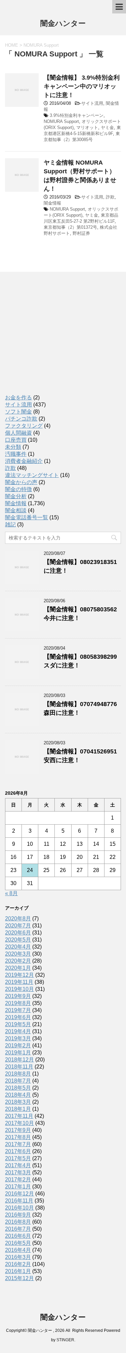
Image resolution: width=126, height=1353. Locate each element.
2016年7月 (18, 1229)
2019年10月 (19, 989)
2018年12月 (19, 1059)
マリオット (87, 127)
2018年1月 (18, 1109)
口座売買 (16, 440)
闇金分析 (16, 496)
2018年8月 (18, 1074)
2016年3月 (18, 1257)
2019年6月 (18, 1017)
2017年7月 (18, 1144)
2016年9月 (18, 1215)
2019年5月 (18, 1024)
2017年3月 (18, 1172)
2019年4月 (18, 1031)
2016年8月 (18, 1222)
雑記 (10, 524)
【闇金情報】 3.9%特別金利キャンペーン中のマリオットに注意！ (82, 86)
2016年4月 (18, 1250)
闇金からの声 (21, 482)
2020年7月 (18, 925)
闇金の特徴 (18, 489)
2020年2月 (18, 961)
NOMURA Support (61, 121)
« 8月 (11, 893)
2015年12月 (19, 1278)
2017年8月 (18, 1137)
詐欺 (110, 197)
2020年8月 (18, 918)
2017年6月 (18, 1151)
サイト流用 (92, 103)
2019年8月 (18, 1003)
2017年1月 (18, 1186)
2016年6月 (18, 1236)
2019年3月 (18, 1038)
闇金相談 (16, 510)
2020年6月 (18, 932)
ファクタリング (24, 426)
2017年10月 (19, 1123)
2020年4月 (18, 947)
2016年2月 (18, 1264)
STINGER (65, 1340)
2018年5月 (18, 1088)
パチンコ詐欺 (21, 419)
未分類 (13, 447)
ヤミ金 (107, 127)
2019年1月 (18, 1052)
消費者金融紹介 (24, 461)
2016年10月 (19, 1208)
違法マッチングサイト (32, 475)
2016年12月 (19, 1193)
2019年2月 (18, 1045)
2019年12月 (19, 975)
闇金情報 (52, 203)
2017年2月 (18, 1179)
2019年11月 (19, 982)
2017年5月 (18, 1158)
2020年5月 (18, 940)
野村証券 (81, 233)
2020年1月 (18, 968)
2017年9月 (18, 1130)
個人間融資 (18, 433)
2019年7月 (18, 1010)
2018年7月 (18, 1081)
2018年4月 (18, 1095)
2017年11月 (19, 1116)
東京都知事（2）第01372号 (70, 227)
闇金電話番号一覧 (26, 517)
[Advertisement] (55, 339)
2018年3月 (18, 1102)
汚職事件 (16, 454)
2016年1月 (18, 1271)
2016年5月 (18, 1243)
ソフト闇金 (18, 411)
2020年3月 (18, 954)
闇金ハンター (63, 23)
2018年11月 (19, 1067)
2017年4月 (18, 1165)
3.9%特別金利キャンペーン (76, 115)
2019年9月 (18, 996)
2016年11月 (19, 1201)
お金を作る (18, 397)
